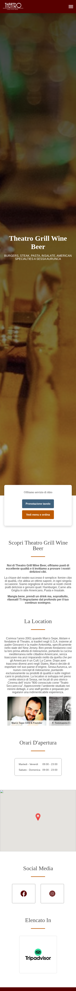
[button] (71, 6)
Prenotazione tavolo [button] (38, 503)
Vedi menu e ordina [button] (38, 514)
